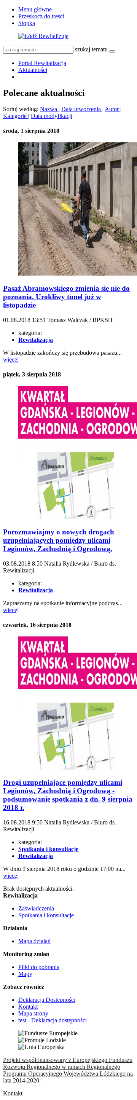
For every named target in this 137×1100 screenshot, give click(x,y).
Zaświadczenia (36, 908)
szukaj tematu (91, 49)
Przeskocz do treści (41, 16)
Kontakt (28, 1006)
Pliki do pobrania (38, 967)
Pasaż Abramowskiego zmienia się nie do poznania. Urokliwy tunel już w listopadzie (66, 296)
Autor (112, 109)
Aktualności (32, 70)
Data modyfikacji (51, 116)
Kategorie (15, 116)
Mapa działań (34, 941)
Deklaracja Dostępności (46, 999)
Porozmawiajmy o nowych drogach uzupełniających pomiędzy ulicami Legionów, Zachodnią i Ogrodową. (58, 540)
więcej (11, 359)
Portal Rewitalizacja (42, 63)
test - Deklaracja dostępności (52, 1020)
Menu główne (35, 9)
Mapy (25, 974)
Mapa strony (33, 1013)
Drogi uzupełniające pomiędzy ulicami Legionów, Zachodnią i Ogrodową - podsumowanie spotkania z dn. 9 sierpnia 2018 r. (67, 794)
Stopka (26, 23)
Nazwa (49, 109)
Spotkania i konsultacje (46, 915)
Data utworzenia (81, 109)
